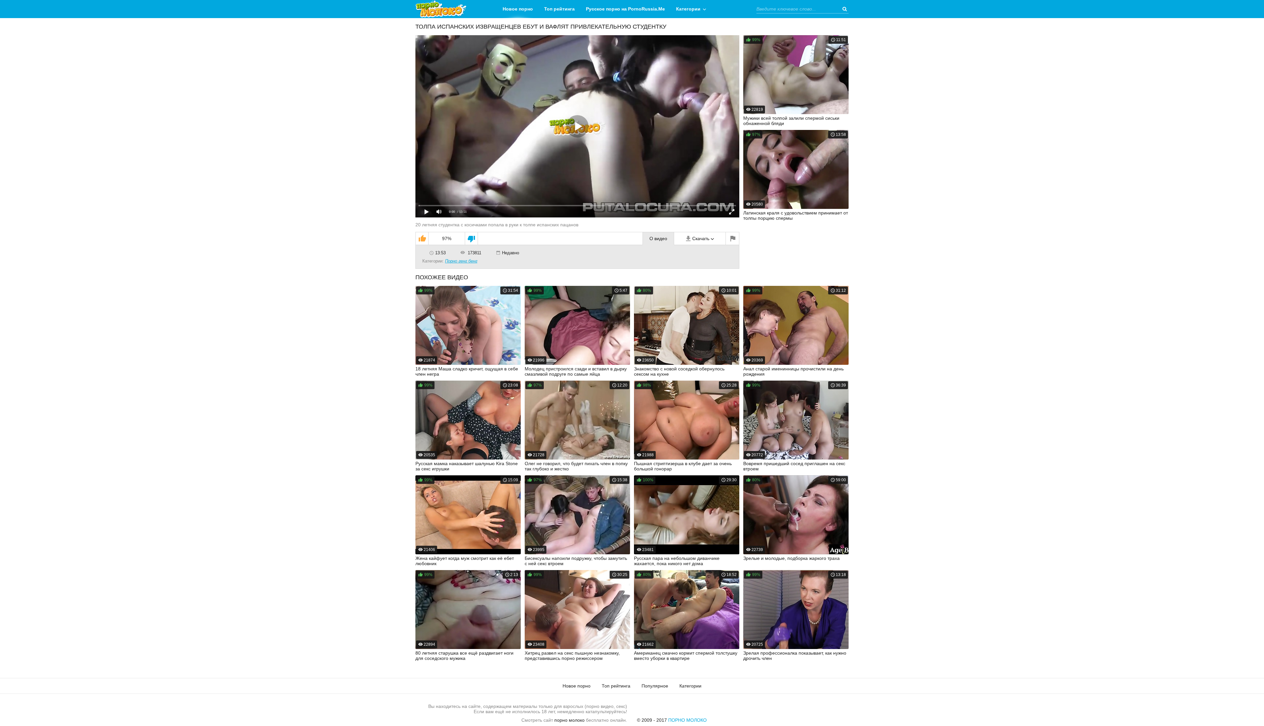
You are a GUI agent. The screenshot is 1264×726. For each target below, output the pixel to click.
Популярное (655, 685)
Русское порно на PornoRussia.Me (625, 9)
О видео (658, 238)
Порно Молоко (687, 720)
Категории (688, 9)
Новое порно (518, 9)
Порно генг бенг (461, 261)
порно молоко (569, 720)
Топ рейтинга (559, 9)
